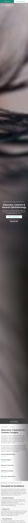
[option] (14, 209)
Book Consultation (21, 1)
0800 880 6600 (7, 1)
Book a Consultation (14, 217)
